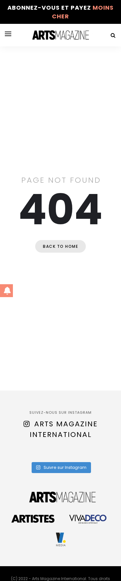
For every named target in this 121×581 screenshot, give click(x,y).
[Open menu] (8, 34)
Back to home (60, 246)
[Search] (113, 35)
